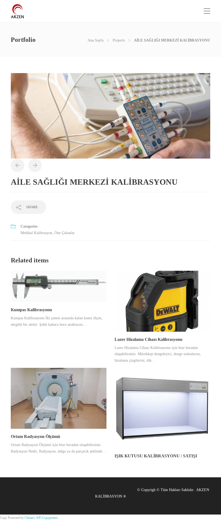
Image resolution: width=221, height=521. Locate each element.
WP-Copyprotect (47, 518)
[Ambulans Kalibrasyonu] (110, 116)
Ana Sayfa (95, 40)
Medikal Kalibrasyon (36, 233)
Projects (119, 40)
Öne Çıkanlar (64, 233)
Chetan (29, 518)
